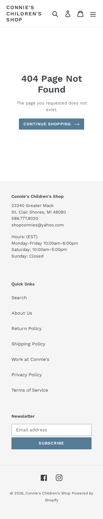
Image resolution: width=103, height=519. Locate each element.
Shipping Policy (28, 344)
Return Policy (26, 328)
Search (19, 297)
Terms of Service (29, 390)
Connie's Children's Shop (24, 13)
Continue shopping (47, 124)
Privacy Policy (26, 374)
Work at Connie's (30, 359)
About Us (21, 313)
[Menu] (93, 13)
